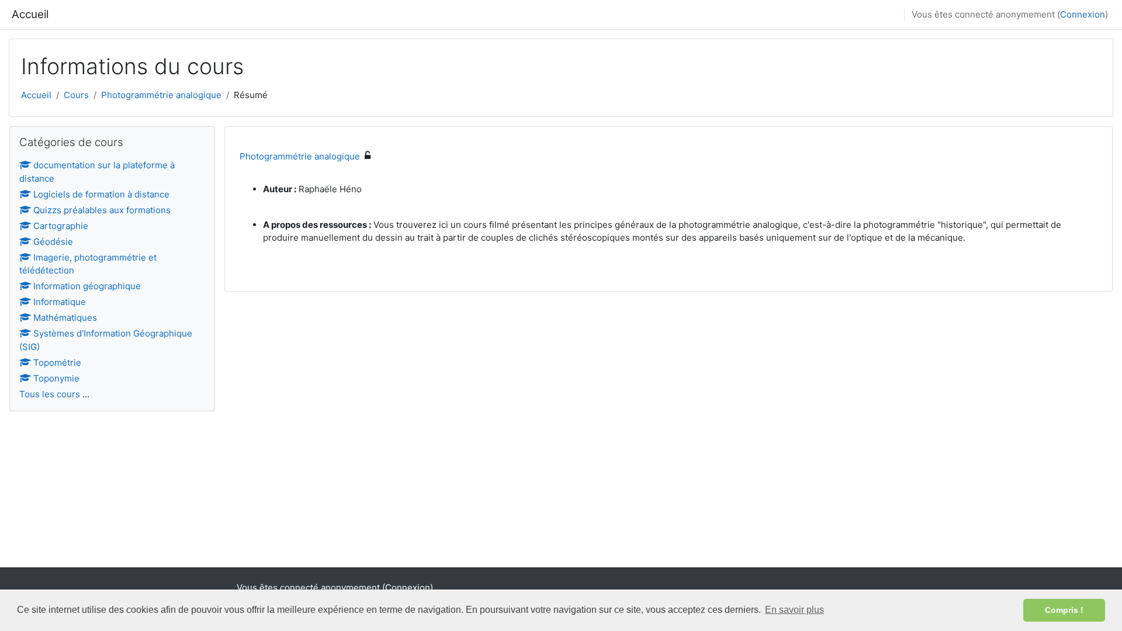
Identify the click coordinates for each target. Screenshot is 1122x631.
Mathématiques (65, 317)
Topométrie (57, 362)
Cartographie (60, 225)
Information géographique (87, 286)
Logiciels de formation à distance (101, 194)
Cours (76, 94)
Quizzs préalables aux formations (102, 210)
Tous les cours (49, 394)
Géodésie (53, 241)
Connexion (1082, 14)
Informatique (59, 301)
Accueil (30, 14)
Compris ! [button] (1064, 610)
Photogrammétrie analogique (161, 94)
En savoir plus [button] (794, 610)
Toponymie (56, 378)
